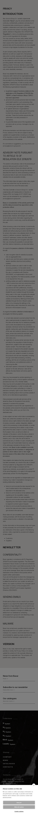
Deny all (19, 802)
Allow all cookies (19, 807)
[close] (33, 785)
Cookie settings (19, 811)
